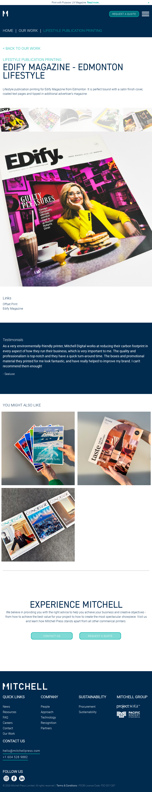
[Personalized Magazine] (38, 525)
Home (8, 30)
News (6, 706)
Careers (8, 723)
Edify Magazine (13, 308)
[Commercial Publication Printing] (114, 448)
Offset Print (10, 304)
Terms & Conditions (67, 785)
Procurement (87, 706)
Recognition (48, 723)
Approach (47, 712)
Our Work (28, 30)
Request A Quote (124, 14)
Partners (46, 728)
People (45, 706)
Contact (8, 728)
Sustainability (88, 712)
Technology (48, 717)
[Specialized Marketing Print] (38, 448)
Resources (9, 712)
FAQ (5, 717)
